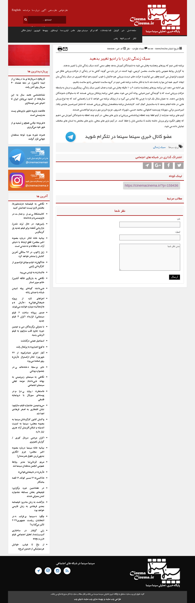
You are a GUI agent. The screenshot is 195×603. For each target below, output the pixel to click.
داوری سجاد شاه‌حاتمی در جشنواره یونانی (28, 369)
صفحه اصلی (131, 30)
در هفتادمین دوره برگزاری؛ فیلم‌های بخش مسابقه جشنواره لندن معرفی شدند (28, 492)
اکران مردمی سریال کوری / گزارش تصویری (28, 440)
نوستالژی (54, 30)
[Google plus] (157, 165)
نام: (178, 219)
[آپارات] (48, 570)
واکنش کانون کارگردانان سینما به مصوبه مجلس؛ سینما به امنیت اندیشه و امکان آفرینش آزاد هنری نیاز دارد (28, 425)
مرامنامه (26, 10)
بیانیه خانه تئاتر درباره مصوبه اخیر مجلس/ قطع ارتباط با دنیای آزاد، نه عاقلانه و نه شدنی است (28, 242)
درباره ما (35, 10)
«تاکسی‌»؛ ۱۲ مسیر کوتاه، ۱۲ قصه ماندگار (28, 480)
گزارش (116, 30)
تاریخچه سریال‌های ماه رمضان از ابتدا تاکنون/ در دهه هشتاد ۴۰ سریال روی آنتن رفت (28, 83)
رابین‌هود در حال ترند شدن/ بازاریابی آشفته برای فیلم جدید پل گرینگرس (28, 228)
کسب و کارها (125, 38)
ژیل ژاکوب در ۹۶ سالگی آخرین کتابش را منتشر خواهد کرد (28, 254)
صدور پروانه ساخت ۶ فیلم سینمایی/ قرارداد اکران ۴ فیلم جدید (28, 317)
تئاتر (134, 38)
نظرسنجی (52, 10)
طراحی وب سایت (113, 599)
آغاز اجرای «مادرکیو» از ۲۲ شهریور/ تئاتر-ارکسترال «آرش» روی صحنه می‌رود (28, 357)
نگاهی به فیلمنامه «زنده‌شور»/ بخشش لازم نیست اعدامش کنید (28, 206)
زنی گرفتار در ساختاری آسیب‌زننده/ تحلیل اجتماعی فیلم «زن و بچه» (28, 535)
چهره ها (45, 30)
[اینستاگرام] (57, 570)
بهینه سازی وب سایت (93, 599)
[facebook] (168, 165)
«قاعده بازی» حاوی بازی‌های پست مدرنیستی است (28, 113)
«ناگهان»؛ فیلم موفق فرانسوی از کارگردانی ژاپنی (28, 264)
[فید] (67, 570)
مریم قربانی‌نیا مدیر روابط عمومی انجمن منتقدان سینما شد (28, 464)
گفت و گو (94, 30)
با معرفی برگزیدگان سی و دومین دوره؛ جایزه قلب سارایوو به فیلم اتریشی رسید (28, 331)
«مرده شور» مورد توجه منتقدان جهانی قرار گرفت (28, 137)
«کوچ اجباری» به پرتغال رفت (30, 347)
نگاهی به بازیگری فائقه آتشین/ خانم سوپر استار (28, 280)
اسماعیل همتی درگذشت (32, 341)
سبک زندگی (159, 147)
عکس (73, 30)
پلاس (116, 38)
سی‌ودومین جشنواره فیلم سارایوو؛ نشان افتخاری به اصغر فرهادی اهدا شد (28, 409)
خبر (123, 30)
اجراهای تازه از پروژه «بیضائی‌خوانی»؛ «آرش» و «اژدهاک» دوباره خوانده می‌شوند (28, 303)
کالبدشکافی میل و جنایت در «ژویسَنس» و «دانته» (28, 216)
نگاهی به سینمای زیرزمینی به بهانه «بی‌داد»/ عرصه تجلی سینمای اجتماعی (28, 381)
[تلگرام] (38, 570)
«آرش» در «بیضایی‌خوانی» (31, 472)
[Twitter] (179, 165)
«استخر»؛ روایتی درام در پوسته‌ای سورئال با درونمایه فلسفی (28, 395)
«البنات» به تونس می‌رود (32, 272)
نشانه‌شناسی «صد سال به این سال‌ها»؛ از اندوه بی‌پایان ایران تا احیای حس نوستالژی (28, 99)
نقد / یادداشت (105, 30)
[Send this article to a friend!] (65, 49)
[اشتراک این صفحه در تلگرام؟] (147, 165)
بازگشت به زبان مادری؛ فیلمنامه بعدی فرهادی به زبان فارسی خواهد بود (28, 506)
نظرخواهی (63, 10)
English (16, 10)
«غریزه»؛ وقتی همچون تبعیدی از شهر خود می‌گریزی (28, 125)
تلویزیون (37, 30)
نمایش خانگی (26, 30)
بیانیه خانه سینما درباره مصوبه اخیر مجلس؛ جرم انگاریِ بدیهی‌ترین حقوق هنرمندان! (28, 452)
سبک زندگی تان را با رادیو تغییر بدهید (120, 59)
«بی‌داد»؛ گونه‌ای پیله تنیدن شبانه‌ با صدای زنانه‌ (28, 290)
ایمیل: (177, 232)
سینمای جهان (82, 30)
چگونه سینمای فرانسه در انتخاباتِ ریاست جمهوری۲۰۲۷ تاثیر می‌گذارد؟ (28, 520)
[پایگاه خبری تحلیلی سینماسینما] (164, 19)
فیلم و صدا (64, 30)
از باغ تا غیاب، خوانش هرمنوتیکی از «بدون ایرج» (28, 547)
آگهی (43, 10)
